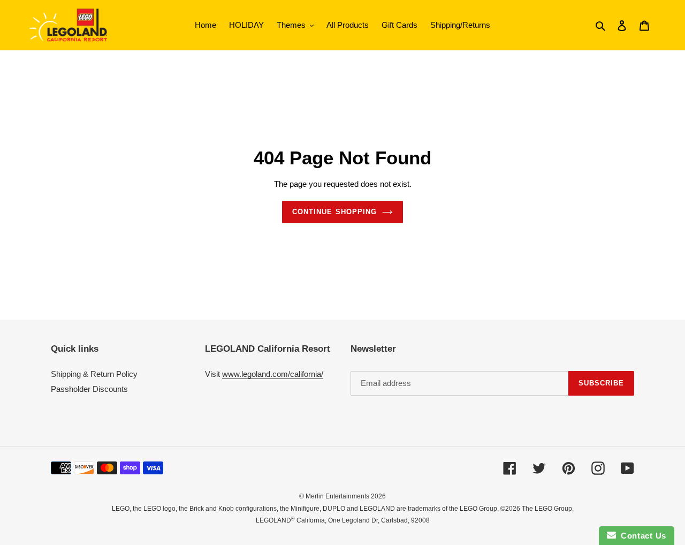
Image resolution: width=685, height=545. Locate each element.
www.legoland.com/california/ (272, 374)
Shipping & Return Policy (94, 374)
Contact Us (641, 535)
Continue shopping (334, 212)
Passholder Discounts (89, 388)
